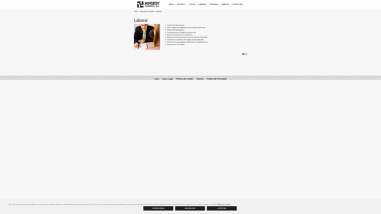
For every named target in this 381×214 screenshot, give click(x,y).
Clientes (200, 79)
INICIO (171, 4)
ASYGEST (181, 4)
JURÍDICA (225, 4)
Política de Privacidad (216, 79)
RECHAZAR (190, 208)
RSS (245, 54)
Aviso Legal (167, 79)
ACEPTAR (221, 208)
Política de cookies (224, 204)
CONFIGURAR (158, 208)
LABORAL (202, 4)
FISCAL (192, 4)
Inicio (156, 79)
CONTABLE (213, 4)
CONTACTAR (237, 4)
